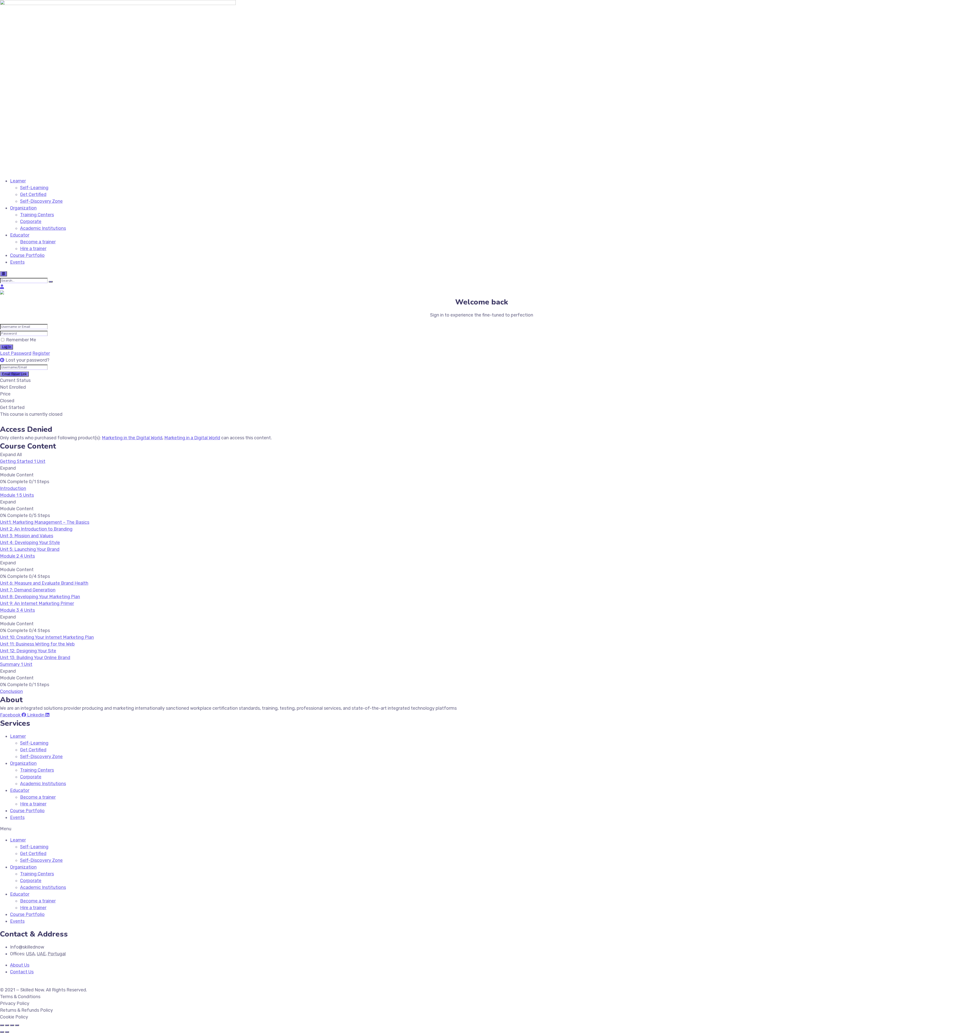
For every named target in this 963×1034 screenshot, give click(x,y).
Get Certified (33, 194)
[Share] (7, 1025)
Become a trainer (38, 242)
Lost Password (15, 353)
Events (17, 262)
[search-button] (51, 281)
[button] (481, 828)
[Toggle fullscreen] (12, 1025)
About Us (19, 965)
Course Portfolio (27, 255)
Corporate (30, 221)
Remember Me (21, 340)
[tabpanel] (481, 429)
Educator (19, 235)
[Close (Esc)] (2, 1025)
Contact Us (22, 972)
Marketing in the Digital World (132, 438)
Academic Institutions (43, 228)
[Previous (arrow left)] (2, 1032)
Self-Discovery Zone (41, 201)
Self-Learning (34, 187)
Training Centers (37, 215)
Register (41, 353)
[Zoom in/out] (17, 1025)
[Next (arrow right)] (7, 1032)
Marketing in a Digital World (192, 438)
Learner (18, 181)
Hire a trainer (33, 248)
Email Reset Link (14, 374)
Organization (23, 208)
